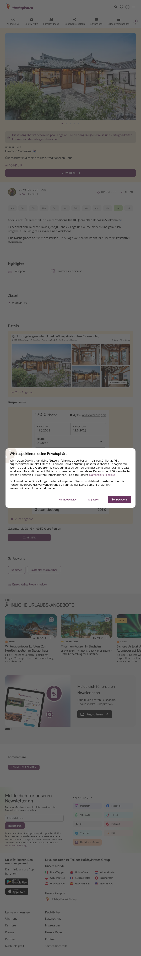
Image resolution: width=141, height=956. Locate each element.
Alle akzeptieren (119, 499)
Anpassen (93, 499)
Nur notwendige (68, 499)
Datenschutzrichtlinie (102, 474)
